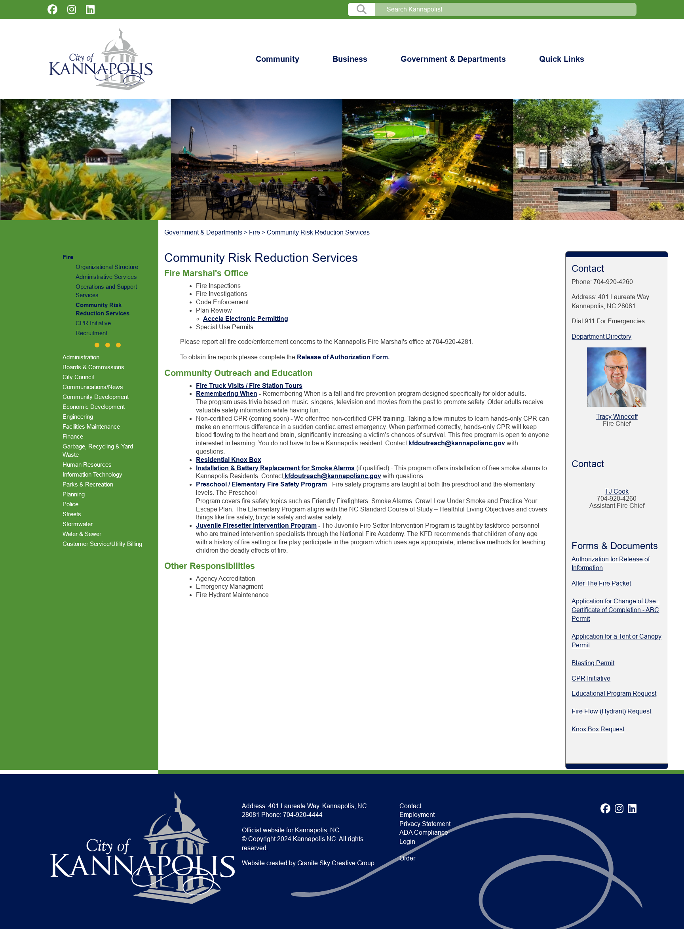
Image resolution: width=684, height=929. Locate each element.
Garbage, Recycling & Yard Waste (98, 450)
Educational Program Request (614, 693)
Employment (417, 814)
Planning (74, 494)
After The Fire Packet (601, 583)
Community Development (96, 396)
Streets (72, 514)
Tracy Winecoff (617, 416)
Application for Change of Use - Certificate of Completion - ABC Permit (615, 610)
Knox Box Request (598, 729)
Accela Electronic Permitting (245, 318)
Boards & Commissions (93, 367)
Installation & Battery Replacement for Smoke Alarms (275, 468)
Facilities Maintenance (91, 426)
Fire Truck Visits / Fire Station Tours (249, 385)
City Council (78, 377)
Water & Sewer (82, 533)
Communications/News (93, 386)
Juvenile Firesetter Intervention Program (256, 525)
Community (277, 59)
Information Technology (92, 474)
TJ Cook (617, 491)
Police (70, 504)
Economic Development (94, 406)
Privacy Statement (424, 823)
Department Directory (601, 336)
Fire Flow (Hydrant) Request (611, 711)
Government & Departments (453, 59)
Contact (410, 806)
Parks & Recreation (88, 484)
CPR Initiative (93, 323)
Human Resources (87, 464)
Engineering (78, 416)
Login (407, 841)
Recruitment (91, 333)
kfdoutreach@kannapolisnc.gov (456, 443)
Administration (81, 357)
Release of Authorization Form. (343, 357)
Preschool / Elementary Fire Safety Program (261, 484)
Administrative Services (106, 276)
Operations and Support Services (106, 290)
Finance (73, 436)
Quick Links (561, 59)
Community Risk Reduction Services (102, 309)
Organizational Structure (107, 266)
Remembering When (226, 393)
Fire (68, 257)
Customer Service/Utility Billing (102, 543)
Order (407, 858)
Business (349, 59)
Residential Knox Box (228, 459)
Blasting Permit (593, 663)
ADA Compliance (423, 832)
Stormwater (78, 524)
